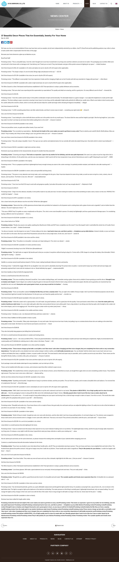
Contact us (103, 3)
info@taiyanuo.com (70, 560)
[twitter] (57, 553)
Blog (94, 3)
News (87, 3)
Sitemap (79, 539)
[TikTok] (70, 553)
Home (57, 3)
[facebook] (48, 553)
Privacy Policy (90, 539)
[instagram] (66, 553)
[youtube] (61, 553)
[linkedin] (52, 553)
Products (76, 3)
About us (66, 3)
